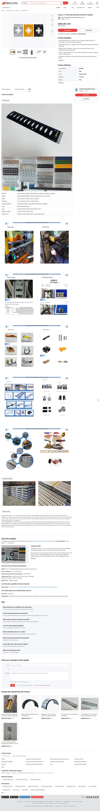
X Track (28, 587)
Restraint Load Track (52, 587)
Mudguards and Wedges (7, 761)
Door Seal (3, 764)
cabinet (3, 759)
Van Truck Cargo (92, 786)
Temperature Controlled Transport (33, 759)
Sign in (97, 4)
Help (72, 7)
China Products (27, 801)
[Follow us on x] (89, 797)
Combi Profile (43, 587)
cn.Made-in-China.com (63, 803)
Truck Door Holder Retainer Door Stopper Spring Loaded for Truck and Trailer (9, 743)
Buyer (65, 7)
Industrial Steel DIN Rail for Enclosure (34, 764)
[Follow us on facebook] (87, 797)
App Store (5, 797)
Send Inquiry (67, 30)
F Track (32, 587)
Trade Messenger (24, 797)
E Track (18, 587)
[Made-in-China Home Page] (9, 3)
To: (9, 669)
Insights (80, 801)
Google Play (14, 797)
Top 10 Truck (16, 790)
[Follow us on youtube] (93, 797)
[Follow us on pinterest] (95, 797)
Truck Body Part (24, 10)
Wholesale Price (58, 801)
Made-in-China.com (44, 803)
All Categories (6, 7)
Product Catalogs (22, 756)
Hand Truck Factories (20, 786)
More (2, 792)
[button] (61, 3)
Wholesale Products (50, 801)
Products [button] (25, 3)
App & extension (80, 7)
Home (2, 10)
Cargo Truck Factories (33, 786)
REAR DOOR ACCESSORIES (80, 761)
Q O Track (36, 587)
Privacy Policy (72, 806)
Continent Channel (67, 801)
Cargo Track (13, 587)
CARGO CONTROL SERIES (80, 764)
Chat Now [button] (89, 30)
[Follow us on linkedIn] (98, 797)
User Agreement (58, 806)
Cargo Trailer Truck (59, 786)
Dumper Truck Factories (46, 786)
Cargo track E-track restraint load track (34, 761)
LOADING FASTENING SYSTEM (57, 761)
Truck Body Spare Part (35, 779)
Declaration (65, 806)
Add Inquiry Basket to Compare (29, 57)
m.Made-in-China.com (53, 803)
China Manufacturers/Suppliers (38, 801)
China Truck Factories (7, 786)
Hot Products (20, 801)
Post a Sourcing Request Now (42, 685)
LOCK (51, 764)
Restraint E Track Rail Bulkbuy (37, 790)
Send (12, 685)
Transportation (9, 10)
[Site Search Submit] (65, 2)
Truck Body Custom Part (21, 779)
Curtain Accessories (78, 759)
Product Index (75, 801)
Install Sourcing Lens (38, 797)
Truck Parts (16, 10)
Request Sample (82, 33)
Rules (97, 7)
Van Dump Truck (6, 790)
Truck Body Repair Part (8, 779)
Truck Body (23, 587)
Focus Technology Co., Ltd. (39, 806)
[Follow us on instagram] (91, 797)
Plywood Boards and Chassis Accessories (59, 759)
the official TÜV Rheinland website (44, 541)
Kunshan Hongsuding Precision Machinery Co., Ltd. (73, 17)
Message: (7, 673)
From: (8, 665)
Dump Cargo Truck (71, 786)
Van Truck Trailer (82, 786)
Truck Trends (25, 790)
